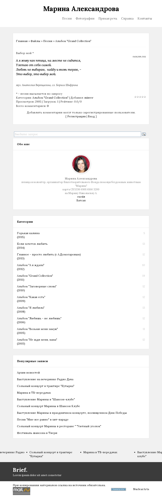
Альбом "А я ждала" (30, 265)
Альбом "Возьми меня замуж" (37, 329)
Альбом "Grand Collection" (73, 41)
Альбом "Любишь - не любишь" (39, 318)
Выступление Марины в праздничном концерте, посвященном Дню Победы (72, 413)
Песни (47, 41)
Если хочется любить (32, 244)
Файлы (35, 41)
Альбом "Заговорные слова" (37, 286)
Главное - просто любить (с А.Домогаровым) (49, 254)
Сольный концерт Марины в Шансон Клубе (48, 406)
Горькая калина (28, 233)
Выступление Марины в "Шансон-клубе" (46, 399)
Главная (22, 41)
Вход (91, 116)
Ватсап (81, 200)
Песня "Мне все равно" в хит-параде (43, 419)
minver (88, 97)
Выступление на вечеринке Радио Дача (45, 379)
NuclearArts (141, 489)
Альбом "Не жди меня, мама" (37, 339)
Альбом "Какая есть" (31, 297)
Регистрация (76, 116)
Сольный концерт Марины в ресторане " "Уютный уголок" (59, 426)
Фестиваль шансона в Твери (37, 433)
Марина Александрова (81, 8)
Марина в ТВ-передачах (34, 392)
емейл (81, 196)
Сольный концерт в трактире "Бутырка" (45, 386)
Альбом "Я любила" (30, 307)
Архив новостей (28, 372)
